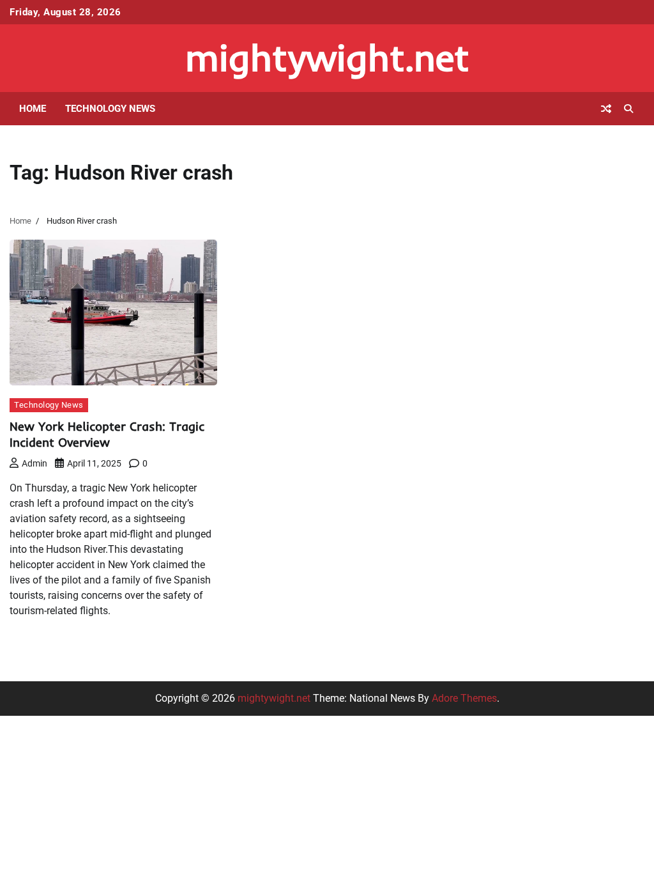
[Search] (628, 108)
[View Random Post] (606, 108)
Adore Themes (464, 698)
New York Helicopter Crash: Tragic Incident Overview (107, 434)
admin (34, 463)
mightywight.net (327, 57)
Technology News (110, 108)
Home (32, 108)
